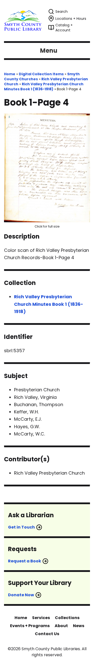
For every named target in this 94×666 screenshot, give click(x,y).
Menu (48, 50)
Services (41, 618)
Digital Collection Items (41, 74)
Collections (67, 618)
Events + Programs (30, 626)
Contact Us (47, 634)
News (78, 626)
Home (9, 74)
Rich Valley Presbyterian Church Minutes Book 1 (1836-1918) (43, 87)
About (61, 626)
